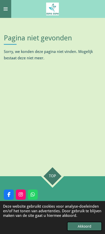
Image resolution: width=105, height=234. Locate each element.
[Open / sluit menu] (5, 9)
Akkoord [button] (84, 226)
